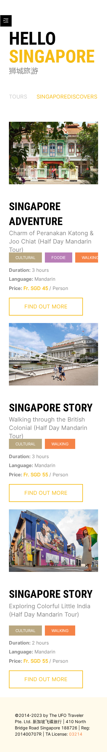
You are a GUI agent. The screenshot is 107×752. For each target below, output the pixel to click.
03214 (75, 734)
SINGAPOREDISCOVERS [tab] (67, 96)
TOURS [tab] (18, 96)
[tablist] (53, 96)
